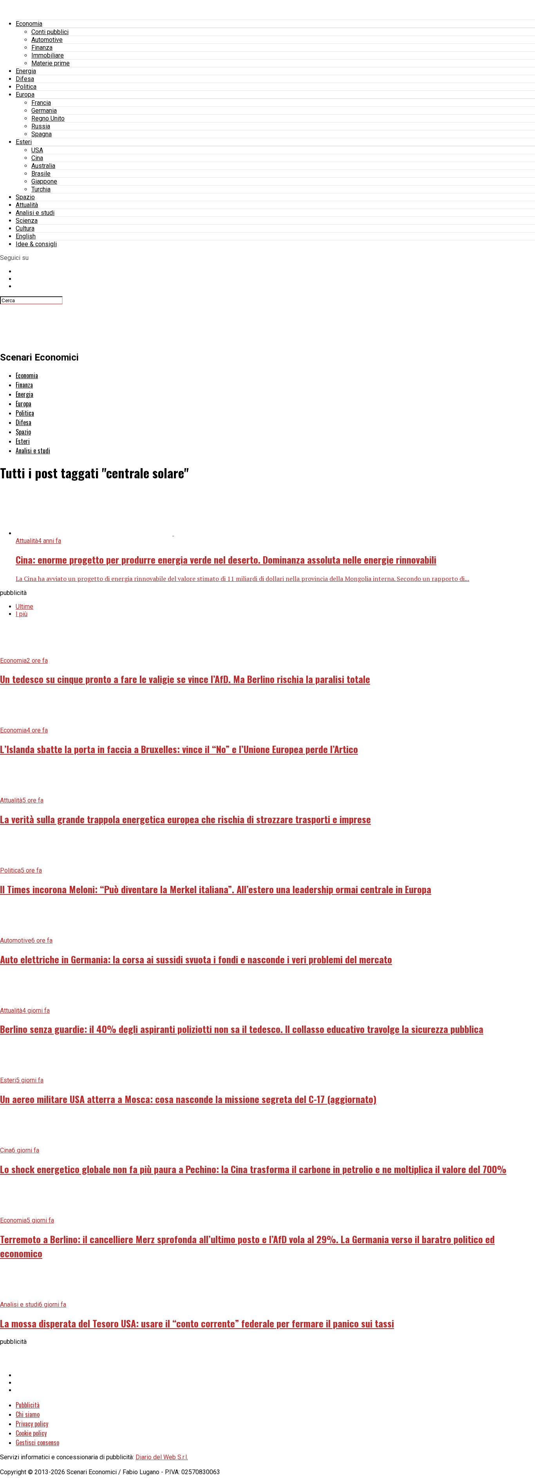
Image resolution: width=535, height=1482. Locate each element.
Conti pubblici (50, 32)
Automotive (47, 39)
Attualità (27, 205)
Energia (26, 71)
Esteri (24, 142)
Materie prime (50, 63)
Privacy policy (32, 1423)
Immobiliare (47, 55)
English (26, 236)
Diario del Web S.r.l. (162, 1457)
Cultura (25, 228)
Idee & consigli (36, 244)
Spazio (25, 197)
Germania (44, 110)
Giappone (44, 181)
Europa (25, 94)
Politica (26, 86)
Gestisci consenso (37, 1442)
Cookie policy (31, 1433)
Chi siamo (28, 1414)
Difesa (25, 79)
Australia (43, 165)
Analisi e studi (35, 212)
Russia (40, 126)
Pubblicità (28, 1405)
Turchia (41, 189)
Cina (37, 158)
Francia (41, 102)
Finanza (41, 47)
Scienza (27, 220)
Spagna (41, 134)
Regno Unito (48, 118)
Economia (29, 23)
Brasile (41, 173)
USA (37, 150)
